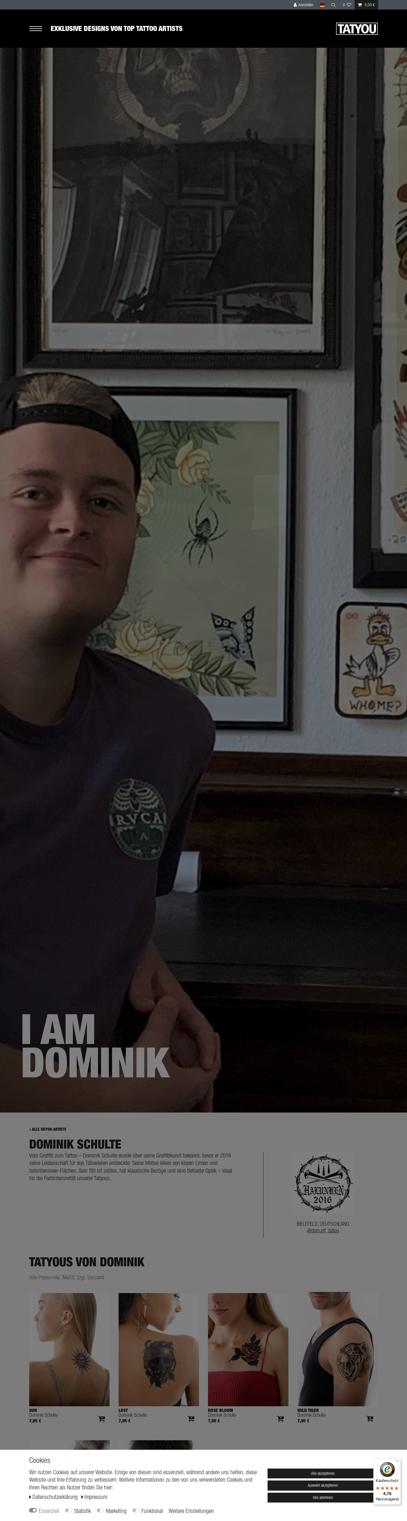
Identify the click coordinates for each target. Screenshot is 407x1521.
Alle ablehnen (323, 1497)
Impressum (95, 1497)
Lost (123, 1410)
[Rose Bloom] (248, 1349)
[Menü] (397, 1462)
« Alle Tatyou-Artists (47, 1129)
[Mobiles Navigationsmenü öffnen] (40, 28)
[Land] (321, 5)
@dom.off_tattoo (323, 1230)
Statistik (82, 1511)
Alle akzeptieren (323, 1473)
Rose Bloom (220, 1410)
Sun (33, 1410)
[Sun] (69, 1349)
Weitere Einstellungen (191, 1511)
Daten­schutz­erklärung (55, 1497)
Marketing (116, 1511)
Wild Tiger (308, 1410)
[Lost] (159, 1349)
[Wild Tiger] (337, 1349)
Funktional (152, 1511)
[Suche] (334, 5)
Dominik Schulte (43, 1415)
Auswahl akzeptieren (323, 1485)
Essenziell (49, 1511)
